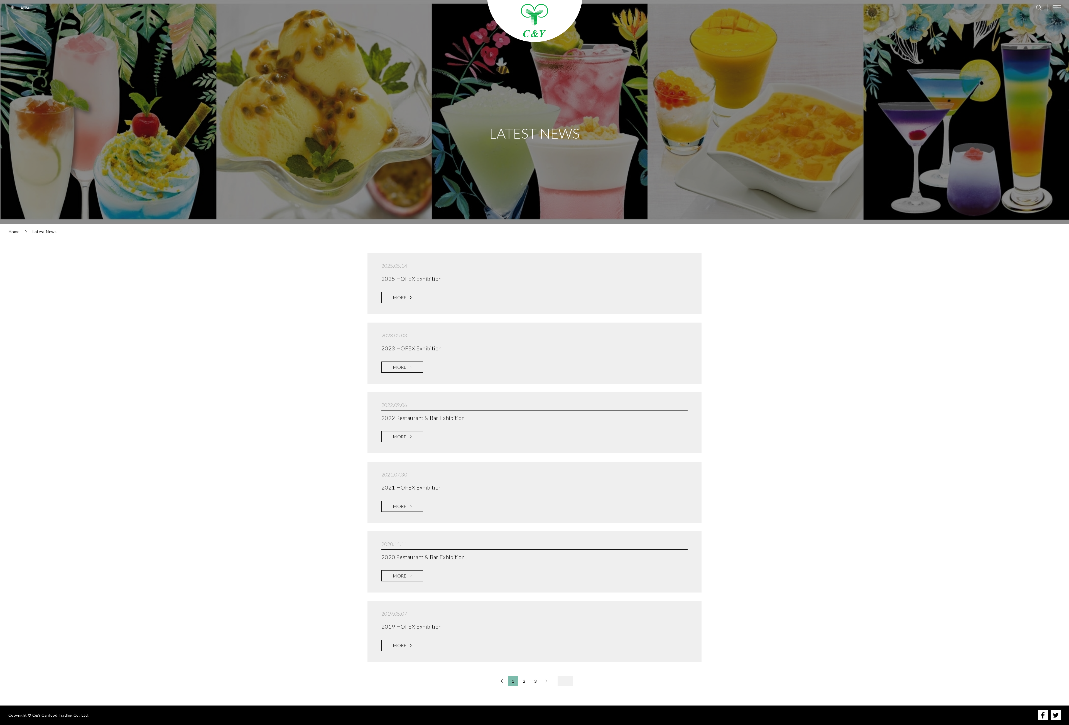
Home (14, 231)
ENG (25, 7)
